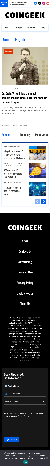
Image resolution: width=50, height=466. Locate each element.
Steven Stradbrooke (7, 164)
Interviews (8, 51)
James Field (7, 146)
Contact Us (25, 251)
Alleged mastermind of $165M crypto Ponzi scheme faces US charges (14, 154)
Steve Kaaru (5, 89)
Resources (31, 27)
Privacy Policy (25, 283)
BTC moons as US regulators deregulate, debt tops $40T (18, 3)
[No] (47, 458)
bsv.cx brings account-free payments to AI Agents (13, 191)
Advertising (25, 262)
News (7, 27)
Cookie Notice (25, 293)
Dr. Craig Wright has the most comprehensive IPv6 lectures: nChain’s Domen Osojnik (24, 97)
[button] (37, 201)
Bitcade (19, 27)
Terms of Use (25, 272)
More (43, 27)
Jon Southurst (8, 182)
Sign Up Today (11, 440)
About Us (25, 303)
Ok (25, 462)
